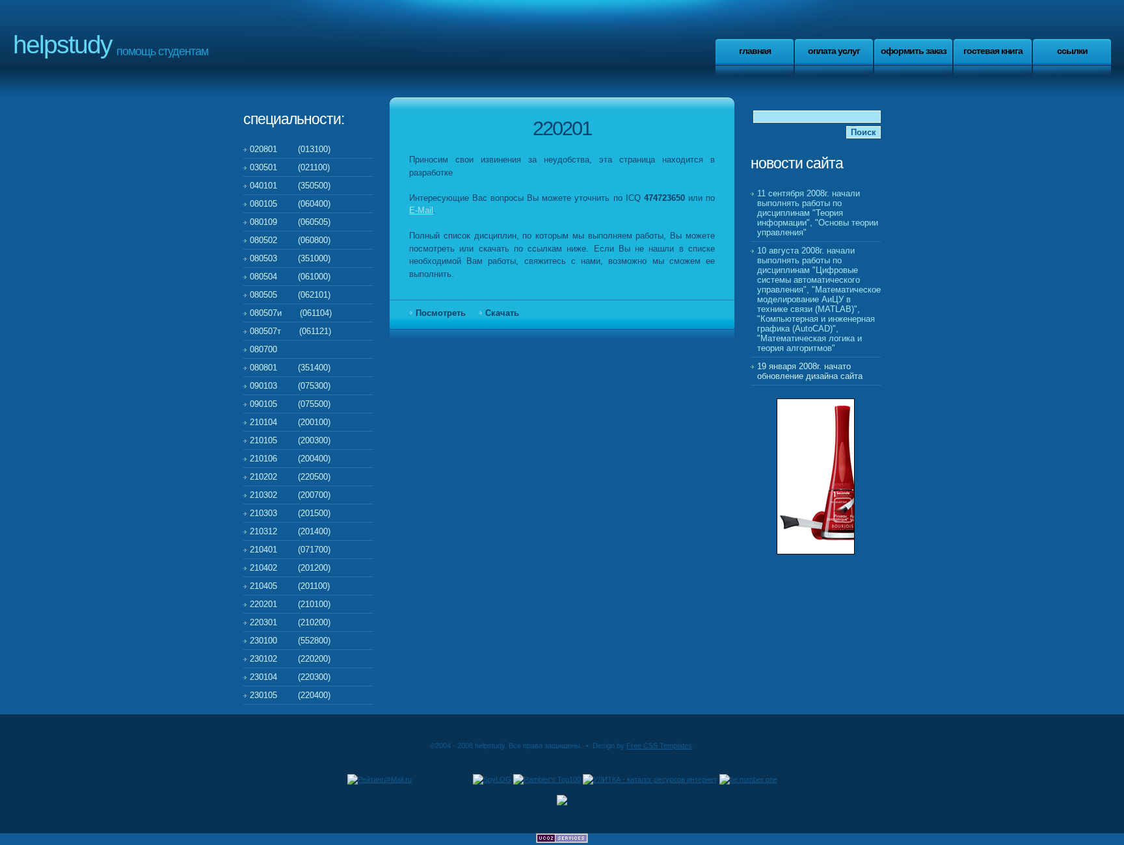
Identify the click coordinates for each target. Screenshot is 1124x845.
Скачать (502, 313)
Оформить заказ (913, 51)
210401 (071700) (290, 549)
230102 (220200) (290, 659)
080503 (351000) (290, 258)
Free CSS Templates (659, 745)
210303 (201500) (290, 513)
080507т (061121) (290, 331)
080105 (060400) (290, 204)
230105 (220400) (290, 695)
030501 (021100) (290, 167)
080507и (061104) (291, 313)
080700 (263, 349)
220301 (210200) (290, 622)
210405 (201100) (290, 586)
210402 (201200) (290, 568)
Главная (755, 51)
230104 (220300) (290, 677)
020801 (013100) (290, 149)
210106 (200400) (290, 458)
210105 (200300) (290, 440)
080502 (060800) (290, 240)
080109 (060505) (290, 222)
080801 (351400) (290, 367)
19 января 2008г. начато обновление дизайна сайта (810, 371)
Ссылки (1072, 51)
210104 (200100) (290, 422)
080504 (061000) (290, 276)
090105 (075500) (290, 404)
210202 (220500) (290, 477)
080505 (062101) (290, 295)
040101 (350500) (290, 185)
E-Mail (421, 210)
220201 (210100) (290, 604)
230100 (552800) (290, 640)
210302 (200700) (290, 495)
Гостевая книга (993, 51)
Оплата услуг (834, 51)
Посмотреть (441, 313)
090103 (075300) (290, 386)
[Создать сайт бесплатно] (562, 840)
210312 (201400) (290, 531)
